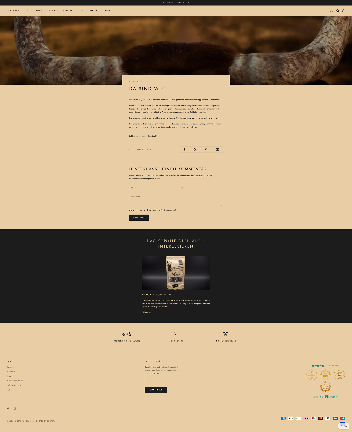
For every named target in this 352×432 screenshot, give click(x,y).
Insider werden (176, 229)
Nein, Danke (176, 238)
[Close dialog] (226, 190)
